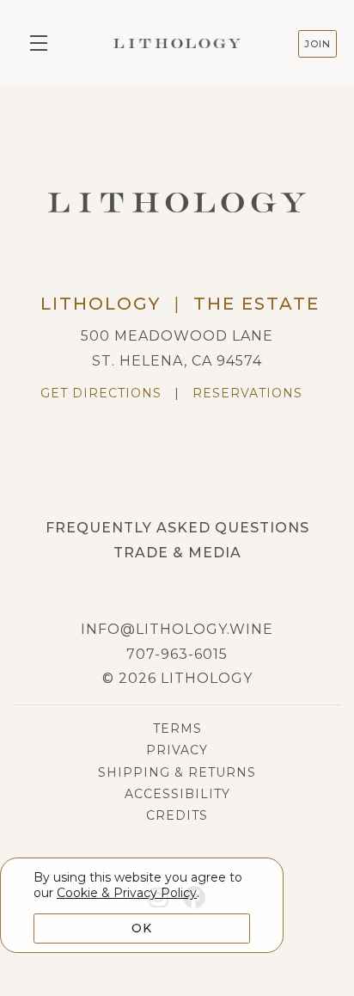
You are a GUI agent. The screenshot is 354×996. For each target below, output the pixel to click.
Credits (177, 815)
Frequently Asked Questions (177, 528)
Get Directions (101, 393)
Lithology (177, 43)
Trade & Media (177, 552)
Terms (177, 728)
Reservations (247, 393)
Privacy (177, 750)
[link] (127, 893)
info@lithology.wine (177, 629)
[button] (43, 43)
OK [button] (141, 928)
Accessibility (177, 794)
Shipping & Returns (177, 772)
